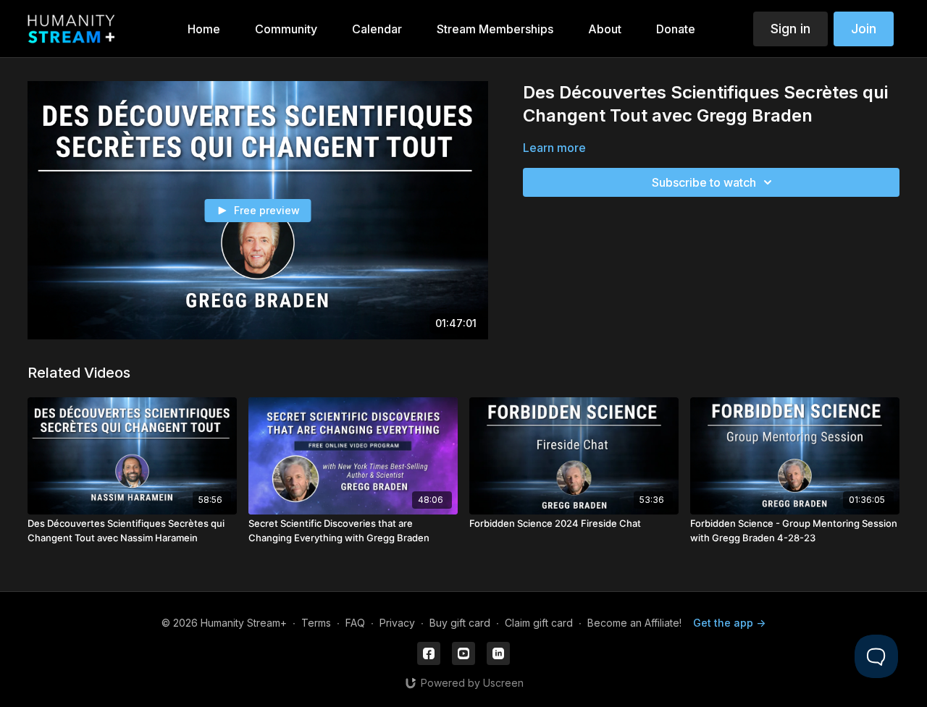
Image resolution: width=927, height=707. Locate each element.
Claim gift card (539, 623)
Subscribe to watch (704, 182)
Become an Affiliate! (634, 623)
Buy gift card (459, 623)
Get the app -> (729, 623)
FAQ (355, 623)
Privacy (397, 623)
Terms (316, 623)
